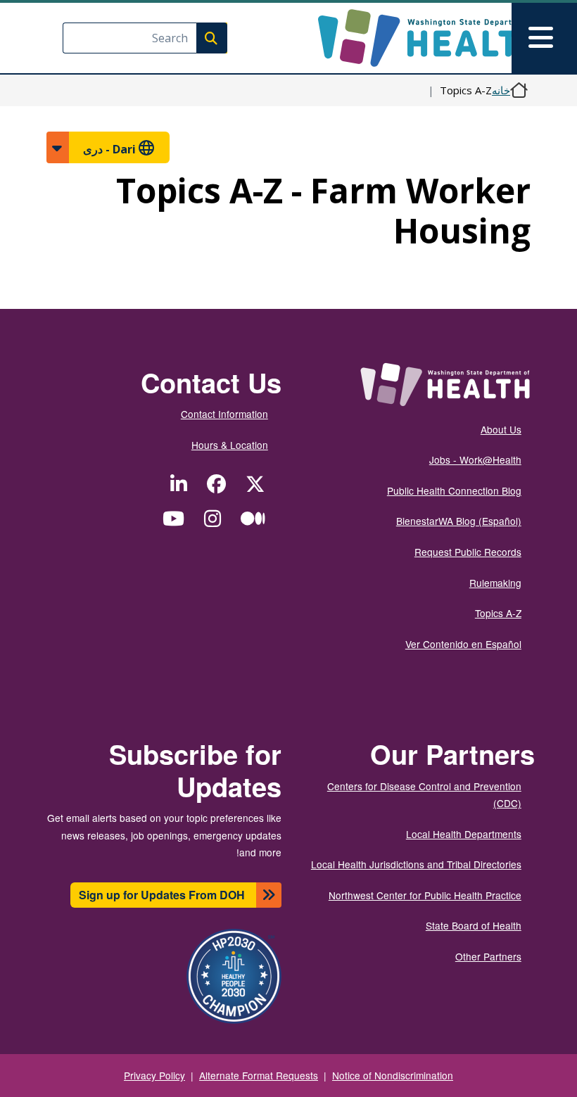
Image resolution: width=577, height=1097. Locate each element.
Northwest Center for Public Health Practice (425, 895)
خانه (501, 90)
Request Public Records (467, 552)
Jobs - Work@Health (475, 459)
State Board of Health (473, 925)
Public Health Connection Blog (454, 490)
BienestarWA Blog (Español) (458, 521)
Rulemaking (495, 583)
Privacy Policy (154, 1075)
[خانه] (418, 38)
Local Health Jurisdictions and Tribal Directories (416, 864)
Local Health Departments (463, 834)
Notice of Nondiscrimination (392, 1075)
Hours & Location (229, 445)
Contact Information (224, 414)
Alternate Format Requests (258, 1075)
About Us (501, 429)
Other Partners (488, 956)
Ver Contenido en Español (463, 644)
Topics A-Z (498, 613)
